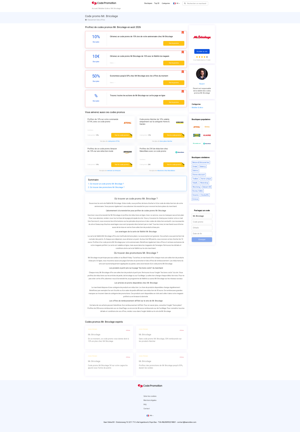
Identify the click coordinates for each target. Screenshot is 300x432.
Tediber (195, 179)
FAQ (145, 404)
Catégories (166, 3)
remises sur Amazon (114, 170)
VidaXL (195, 183)
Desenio (196, 195)
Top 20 (156, 3)
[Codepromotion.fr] (104, 3)
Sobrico (195, 170)
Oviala (195, 166)
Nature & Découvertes (201, 162)
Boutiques (148, 3)
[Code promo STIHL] (197, 127)
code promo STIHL (114, 141)
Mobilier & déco (197, 107)
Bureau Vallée (198, 191)
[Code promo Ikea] (197, 135)
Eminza (195, 199)
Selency (203, 166)
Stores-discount (199, 175)
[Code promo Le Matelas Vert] (197, 143)
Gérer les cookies (150, 396)
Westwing (196, 187)
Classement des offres (96, 20)
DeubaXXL (205, 195)
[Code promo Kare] (207, 135)
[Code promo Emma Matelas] (207, 127)
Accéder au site (202, 51)
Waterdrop (204, 183)
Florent (202, 84)
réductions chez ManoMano (166, 170)
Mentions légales (150, 400)
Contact (147, 409)
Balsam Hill (207, 187)
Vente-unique (206, 179)
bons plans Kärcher (166, 141)
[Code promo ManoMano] (207, 143)
